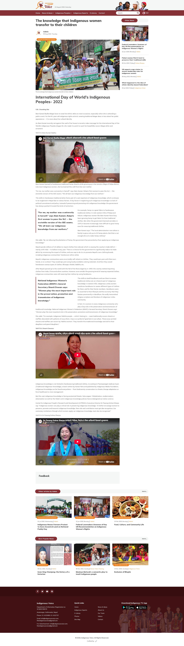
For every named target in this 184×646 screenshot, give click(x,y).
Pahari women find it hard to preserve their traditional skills (134, 59)
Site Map (77, 619)
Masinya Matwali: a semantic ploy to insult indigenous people (91, 573)
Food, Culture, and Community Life (129, 524)
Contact (102, 13)
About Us (101, 610)
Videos (100, 616)
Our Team (101, 613)
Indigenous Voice (140, 88)
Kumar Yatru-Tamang (97, 569)
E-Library (93, 13)
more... (144, 491)
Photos (76, 616)
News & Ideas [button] (47, 13)
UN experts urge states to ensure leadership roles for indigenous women (132, 71)
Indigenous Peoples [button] (62, 13)
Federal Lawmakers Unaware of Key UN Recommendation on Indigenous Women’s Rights (134, 46)
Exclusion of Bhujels (122, 572)
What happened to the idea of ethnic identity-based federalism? (135, 84)
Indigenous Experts (80, 13)
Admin (45, 32)
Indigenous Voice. (87, 638)
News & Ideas (102, 607)
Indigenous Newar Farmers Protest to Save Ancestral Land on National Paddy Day (53, 526)
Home (38, 13)
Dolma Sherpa (139, 63)
